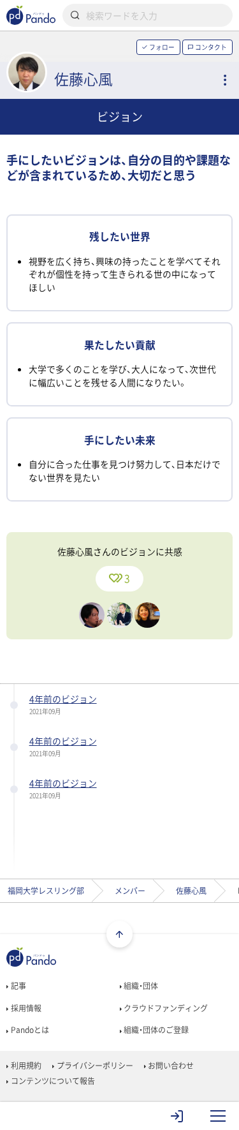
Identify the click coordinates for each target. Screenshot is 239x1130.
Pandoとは (28, 1030)
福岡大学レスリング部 (46, 890)
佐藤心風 (191, 890)
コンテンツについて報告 (51, 1081)
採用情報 (25, 1008)
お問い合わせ (170, 1065)
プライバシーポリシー (94, 1065)
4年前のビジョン (63, 698)
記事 (17, 986)
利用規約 (25, 1065)
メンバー (130, 890)
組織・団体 (140, 986)
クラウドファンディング (165, 1008)
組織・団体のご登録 (155, 1030)
